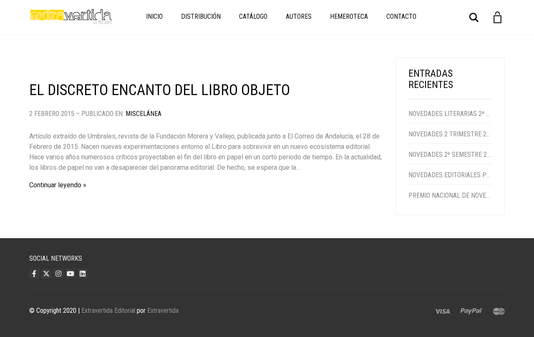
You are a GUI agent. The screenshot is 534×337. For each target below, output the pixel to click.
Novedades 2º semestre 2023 (450, 154)
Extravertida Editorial (108, 310)
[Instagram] (58, 274)
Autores (299, 16)
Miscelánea (143, 114)
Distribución (201, 16)
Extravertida (163, 310)
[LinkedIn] (83, 274)
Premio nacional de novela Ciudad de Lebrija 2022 (450, 195)
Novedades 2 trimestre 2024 (450, 134)
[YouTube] (70, 274)
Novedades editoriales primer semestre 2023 (450, 175)
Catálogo (253, 16)
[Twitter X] (46, 274)
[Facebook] (34, 274)
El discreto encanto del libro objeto (159, 90)
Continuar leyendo (55, 185)
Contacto (401, 16)
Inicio (154, 16)
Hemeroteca (349, 16)
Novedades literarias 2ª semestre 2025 (450, 114)
